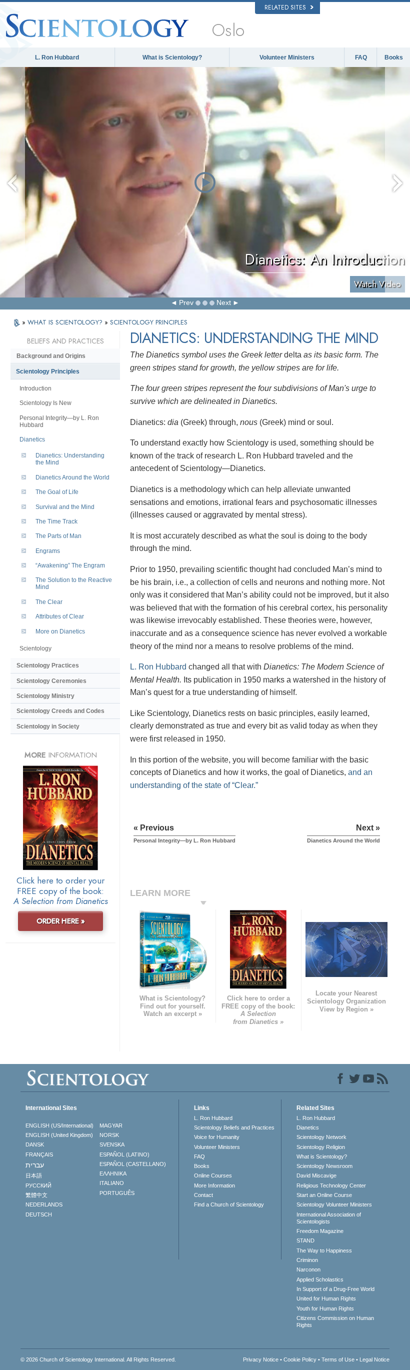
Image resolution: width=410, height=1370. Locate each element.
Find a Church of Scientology (229, 1205)
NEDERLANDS (44, 1205)
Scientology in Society (48, 726)
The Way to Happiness (324, 1251)
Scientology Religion (320, 1147)
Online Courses (213, 1175)
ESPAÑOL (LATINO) (125, 1155)
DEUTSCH (39, 1215)
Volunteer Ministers (287, 57)
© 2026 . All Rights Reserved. (98, 1359)
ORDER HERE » (60, 921)
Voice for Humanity (217, 1137)
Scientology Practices (47, 665)
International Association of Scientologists (328, 1218)
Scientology (36, 648)
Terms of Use (338, 1359)
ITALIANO (112, 1183)
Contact (203, 1195)
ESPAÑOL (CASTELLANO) (133, 1164)
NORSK (109, 1135)
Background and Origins (51, 356)
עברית (35, 1165)
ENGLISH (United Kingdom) (59, 1135)
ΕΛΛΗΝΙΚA (113, 1173)
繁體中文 (37, 1195)
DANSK (35, 1145)
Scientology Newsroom (324, 1166)
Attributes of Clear (60, 616)
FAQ (361, 57)
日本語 (34, 1175)
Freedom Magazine (320, 1231)
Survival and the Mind (65, 507)
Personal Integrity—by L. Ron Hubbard (59, 421)
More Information (214, 1185)
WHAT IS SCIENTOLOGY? (66, 322)
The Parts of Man (59, 536)
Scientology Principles (48, 371)
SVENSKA (112, 1145)
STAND (305, 1241)
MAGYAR (111, 1125)
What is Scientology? (172, 57)
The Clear (49, 602)
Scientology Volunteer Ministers (334, 1205)
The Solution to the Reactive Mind (74, 583)
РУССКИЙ (39, 1185)
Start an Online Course (324, 1195)
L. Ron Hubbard (57, 57)
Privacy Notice (260, 1359)
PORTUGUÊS (117, 1193)
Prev (186, 302)
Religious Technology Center (331, 1185)
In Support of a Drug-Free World (335, 1289)
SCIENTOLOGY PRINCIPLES (149, 322)
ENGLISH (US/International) (60, 1125)
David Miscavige (316, 1175)
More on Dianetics (60, 631)
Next (223, 302)
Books (393, 57)
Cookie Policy (300, 1359)
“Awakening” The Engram (70, 565)
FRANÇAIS (39, 1155)
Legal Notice (375, 1359)
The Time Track (57, 521)
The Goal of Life (57, 492)
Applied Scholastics (320, 1279)
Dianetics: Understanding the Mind (70, 459)
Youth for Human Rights (325, 1309)
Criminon (307, 1260)
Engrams (48, 551)
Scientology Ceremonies (51, 681)
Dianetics (32, 439)
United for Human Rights (326, 1299)
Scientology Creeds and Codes (60, 711)
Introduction (36, 388)
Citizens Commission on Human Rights (335, 1321)
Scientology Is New (46, 403)
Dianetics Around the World (73, 477)
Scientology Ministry (45, 696)
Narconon (308, 1269)
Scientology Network (321, 1137)
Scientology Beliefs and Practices (234, 1127)
